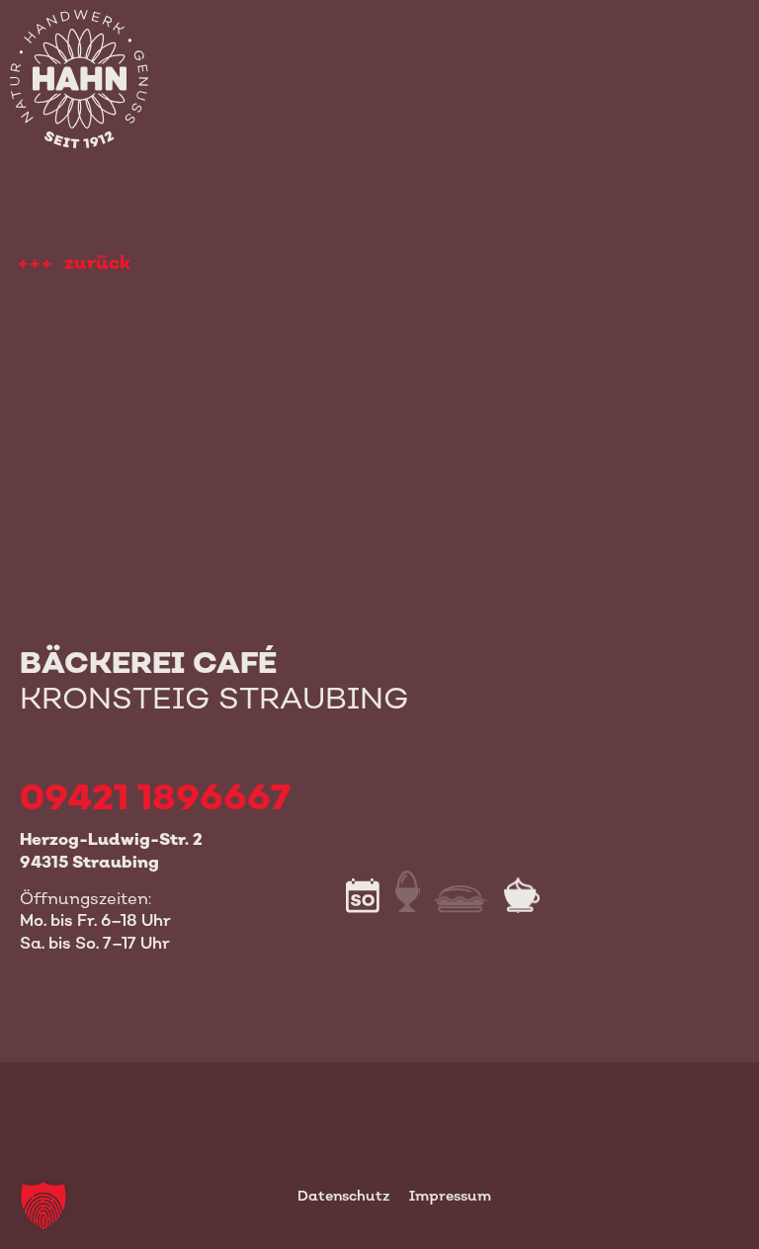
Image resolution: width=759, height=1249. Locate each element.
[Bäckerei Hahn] (73, 73)
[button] (43, 1205)
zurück (97, 262)
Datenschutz (343, 1195)
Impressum (450, 1195)
